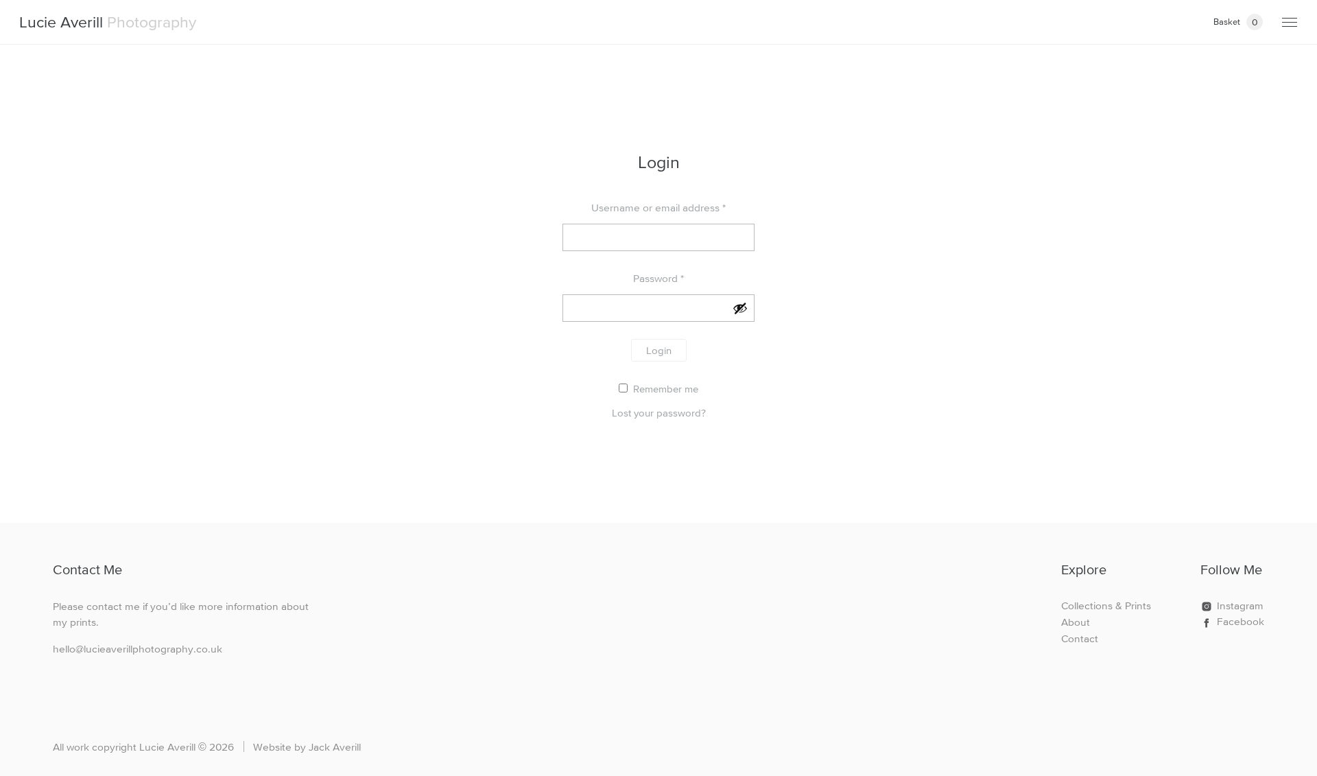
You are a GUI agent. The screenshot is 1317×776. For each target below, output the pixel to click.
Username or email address (658, 207)
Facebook (1240, 621)
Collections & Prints (1106, 605)
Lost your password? (659, 413)
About (1075, 622)
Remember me (664, 389)
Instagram (1240, 605)
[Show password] (740, 308)
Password (658, 278)
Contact (1079, 638)
